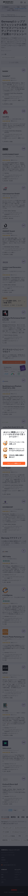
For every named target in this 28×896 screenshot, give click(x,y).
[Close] (25, 431)
